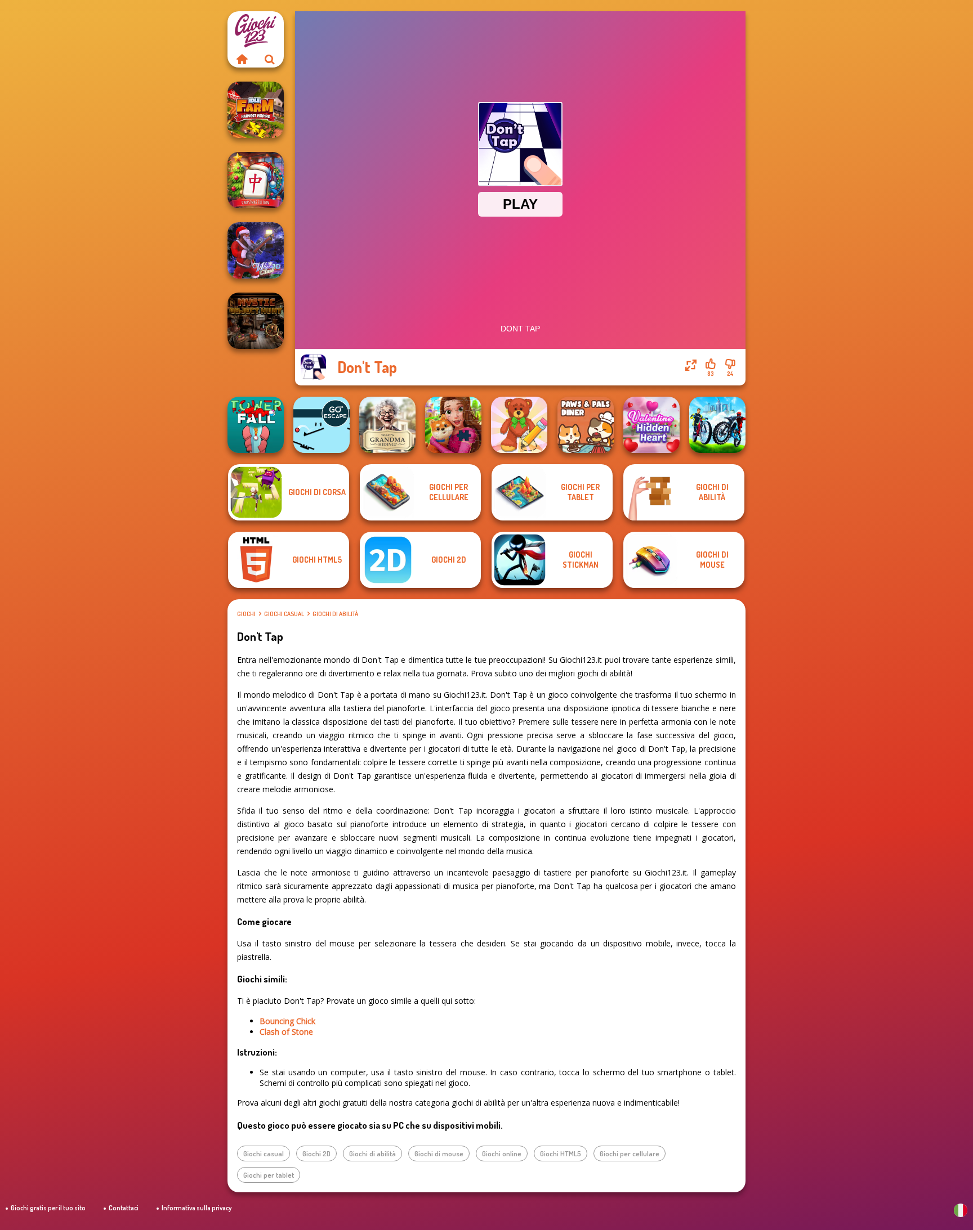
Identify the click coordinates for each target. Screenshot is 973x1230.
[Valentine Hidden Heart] (651, 425)
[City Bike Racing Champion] (717, 425)
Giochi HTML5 (560, 1153)
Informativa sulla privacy (196, 1208)
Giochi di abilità (335, 614)
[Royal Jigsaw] (453, 425)
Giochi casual (284, 614)
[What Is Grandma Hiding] (387, 425)
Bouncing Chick (287, 1021)
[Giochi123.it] (241, 59)
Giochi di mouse (438, 1153)
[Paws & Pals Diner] (585, 425)
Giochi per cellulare (629, 1153)
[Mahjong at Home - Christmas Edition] (255, 180)
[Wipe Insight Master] (519, 425)
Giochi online (501, 1153)
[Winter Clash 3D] (255, 250)
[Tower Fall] (255, 425)
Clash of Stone (286, 1031)
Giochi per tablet (268, 1174)
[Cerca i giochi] (270, 59)
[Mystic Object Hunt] (255, 321)
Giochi (246, 614)
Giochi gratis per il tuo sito (48, 1208)
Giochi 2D (316, 1153)
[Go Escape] (321, 425)
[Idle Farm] (255, 110)
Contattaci (124, 1208)
